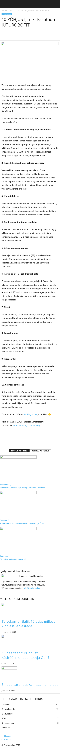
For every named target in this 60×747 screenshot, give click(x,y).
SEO (4, 718)
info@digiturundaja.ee (33, 588)
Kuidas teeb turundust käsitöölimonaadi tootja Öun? (22, 523)
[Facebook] (3, 591)
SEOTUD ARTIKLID (19, 451)
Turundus (12, 11)
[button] (55, 4)
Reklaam (8, 736)
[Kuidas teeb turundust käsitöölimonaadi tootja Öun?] (30, 505)
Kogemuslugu (6, 484)
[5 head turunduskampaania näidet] (30, 540)
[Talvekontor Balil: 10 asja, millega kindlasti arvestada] (30, 469)
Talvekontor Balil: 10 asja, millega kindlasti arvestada (22, 487)
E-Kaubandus (8, 714)
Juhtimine (6, 728)
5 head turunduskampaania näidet (14, 559)
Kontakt (7, 740)
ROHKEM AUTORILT (40, 451)
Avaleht (4, 11)
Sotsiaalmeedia (8, 709)
